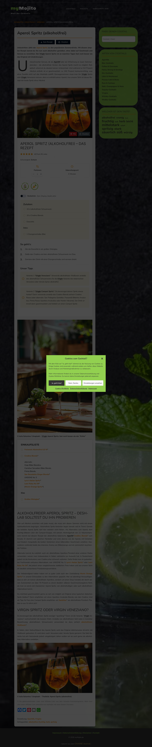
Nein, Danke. (73, 383)
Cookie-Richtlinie (62, 388)
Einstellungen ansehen (93, 383)
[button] (102, 358)
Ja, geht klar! (57, 383)
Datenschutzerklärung (78, 388)
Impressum (92, 388)
